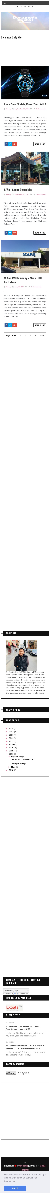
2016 (11, 770)
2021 (11, 741)
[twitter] (17, 6)
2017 (11, 754)
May (13, 767)
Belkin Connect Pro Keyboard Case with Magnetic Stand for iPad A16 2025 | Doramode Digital (25, 1047)
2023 (11, 735)
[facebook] (21, 6)
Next (42, 335)
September (16, 756)
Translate (24, 994)
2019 (11, 747)
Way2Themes (23, 1165)
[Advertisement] (25, 517)
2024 (11, 732)
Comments (41, 109)
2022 (11, 738)
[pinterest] (25, 1162)
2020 (11, 744)
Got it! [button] (15, 1188)
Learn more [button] (9, 1181)
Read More (40, 144)
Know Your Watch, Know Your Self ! (25, 104)
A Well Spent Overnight (18, 189)
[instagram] (25, 6)
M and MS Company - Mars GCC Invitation (23, 280)
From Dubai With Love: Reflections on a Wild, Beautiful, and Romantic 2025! (23, 1028)
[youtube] (32, 6)
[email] (29, 6)
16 (35, 335)
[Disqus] (25, 372)
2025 (11, 728)
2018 (11, 751)
